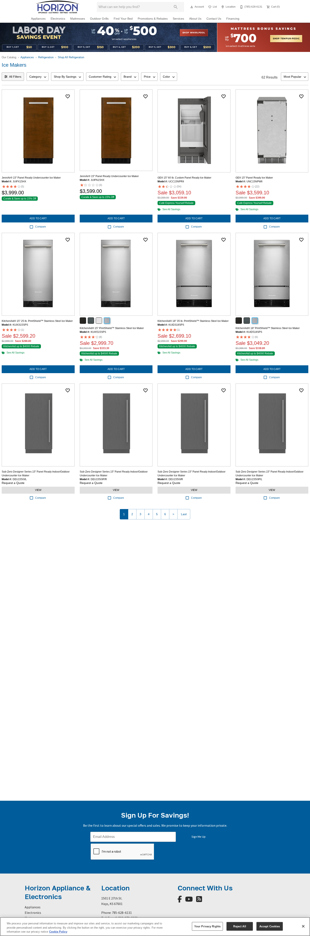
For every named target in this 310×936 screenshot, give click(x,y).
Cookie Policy (58, 931)
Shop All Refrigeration (71, 57)
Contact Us (213, 18)
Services (178, 18)
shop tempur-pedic (286, 38)
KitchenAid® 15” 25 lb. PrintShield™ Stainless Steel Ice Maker (37, 321)
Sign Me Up (198, 836)
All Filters (15, 76)
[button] (191, 6)
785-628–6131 (122, 912)
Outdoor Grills (99, 18)
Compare (40, 226)
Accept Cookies (269, 926)
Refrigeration (46, 57)
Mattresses (77, 18)
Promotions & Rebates (153, 18)
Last (184, 514)
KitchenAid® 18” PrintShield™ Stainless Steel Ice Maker (268, 328)
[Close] (303, 926)
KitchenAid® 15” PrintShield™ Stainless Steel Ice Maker (112, 328)
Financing (232, 18)
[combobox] (38, 76)
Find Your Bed (123, 18)
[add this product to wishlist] (68, 96)
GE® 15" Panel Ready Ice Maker (254, 177)
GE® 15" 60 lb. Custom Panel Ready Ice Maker (184, 177)
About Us (195, 18)
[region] (155, 926)
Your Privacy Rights (207, 926)
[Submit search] (175, 7)
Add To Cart (38, 218)
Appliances (38, 18)
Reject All (239, 926)
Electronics (58, 18)
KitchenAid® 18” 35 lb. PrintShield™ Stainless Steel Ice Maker (193, 321)
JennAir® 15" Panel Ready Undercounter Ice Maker (31, 177)
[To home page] (58, 7)
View (38, 490)
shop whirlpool (193, 32)
